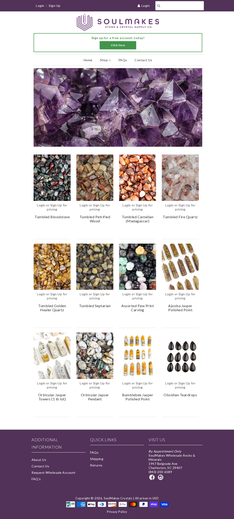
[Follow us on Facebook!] (152, 479)
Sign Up (55, 6)
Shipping (96, 459)
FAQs (123, 60)
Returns (96, 465)
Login (145, 6)
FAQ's (36, 479)
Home (88, 60)
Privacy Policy (117, 512)
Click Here (118, 45)
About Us (39, 460)
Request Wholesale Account (54, 472)
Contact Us (143, 60)
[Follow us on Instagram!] (161, 479)
